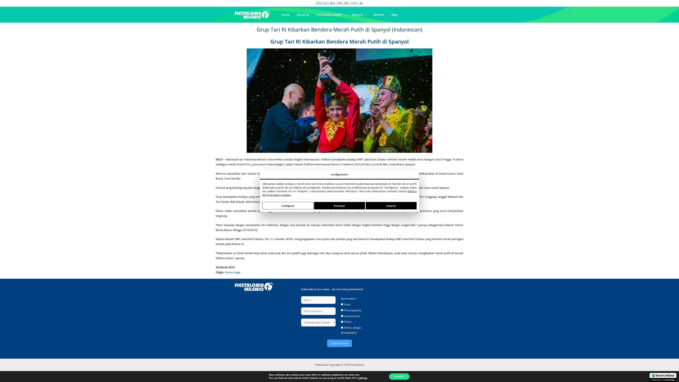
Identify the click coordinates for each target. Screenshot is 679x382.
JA (361, 3)
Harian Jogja (232, 272)
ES (325, 3)
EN (318, 3)
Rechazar (339, 205)
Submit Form (339, 343)
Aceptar (391, 205)
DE (346, 3)
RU (332, 3)
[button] (343, 14)
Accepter (399, 376)
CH (353, 3)
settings (362, 378)
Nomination (348, 298)
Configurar (287, 205)
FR (339, 3)
